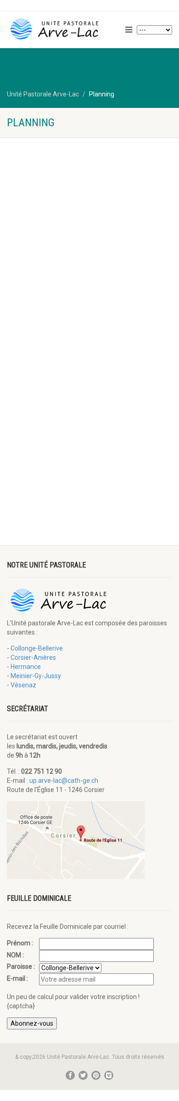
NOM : (16, 955)
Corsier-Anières (33, 657)
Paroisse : (21, 966)
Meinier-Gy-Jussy (36, 676)
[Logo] (59, 28)
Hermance (26, 666)
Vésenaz (23, 685)
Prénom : (20, 943)
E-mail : (18, 978)
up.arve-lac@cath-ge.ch (63, 780)
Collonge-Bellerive (37, 648)
